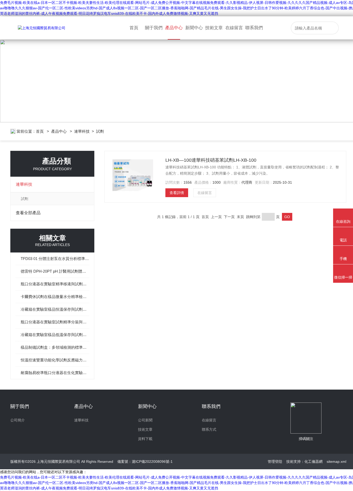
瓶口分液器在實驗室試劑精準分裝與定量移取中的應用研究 (55, 322)
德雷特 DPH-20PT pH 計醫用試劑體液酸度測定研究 (55, 271)
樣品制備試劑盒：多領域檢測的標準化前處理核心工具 (55, 347)
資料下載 (145, 439)
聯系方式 (209, 429)
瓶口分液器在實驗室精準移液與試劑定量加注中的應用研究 (55, 284)
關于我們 (154, 27)
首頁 (133, 27)
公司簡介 (17, 420)
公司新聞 (145, 420)
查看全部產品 (28, 213)
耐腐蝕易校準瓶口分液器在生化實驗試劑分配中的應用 (55, 372)
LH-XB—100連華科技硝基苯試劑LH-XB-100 (210, 160)
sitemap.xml (336, 461)
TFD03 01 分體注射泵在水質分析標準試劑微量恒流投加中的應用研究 (55, 258)
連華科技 (82, 131)
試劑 (100, 131)
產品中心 (174, 27)
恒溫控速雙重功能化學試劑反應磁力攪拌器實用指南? (55, 360)
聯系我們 (254, 27)
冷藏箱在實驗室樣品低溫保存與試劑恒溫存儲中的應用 (55, 334)
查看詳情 (177, 193)
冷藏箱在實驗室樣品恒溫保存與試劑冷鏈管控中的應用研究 (55, 309)
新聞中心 (194, 27)
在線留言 (234, 27)
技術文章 (214, 27)
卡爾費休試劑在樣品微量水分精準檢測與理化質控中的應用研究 (55, 296)
